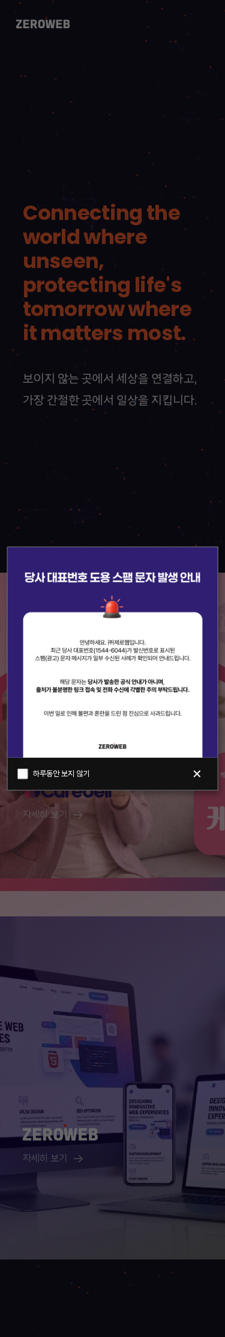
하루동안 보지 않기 (61, 774)
